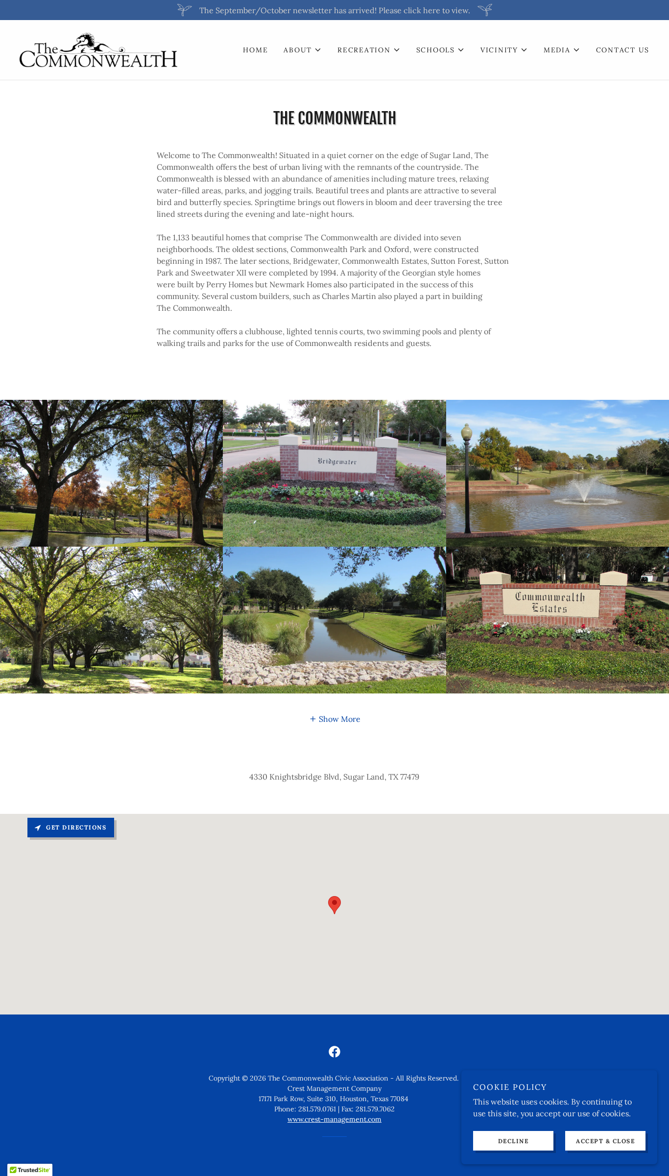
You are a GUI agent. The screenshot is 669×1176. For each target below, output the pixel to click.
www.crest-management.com (334, 1119)
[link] (98, 49)
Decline (513, 1141)
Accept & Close (605, 1141)
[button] (303, 50)
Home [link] (255, 50)
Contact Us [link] (623, 50)
